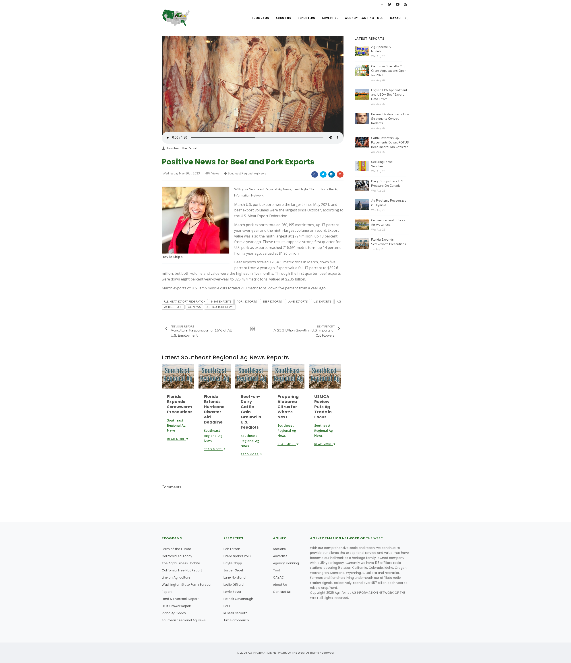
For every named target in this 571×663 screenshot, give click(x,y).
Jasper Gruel (233, 570)
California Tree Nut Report (182, 570)
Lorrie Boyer (232, 591)
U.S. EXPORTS (322, 301)
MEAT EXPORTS (221, 301)
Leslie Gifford (233, 584)
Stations (279, 549)
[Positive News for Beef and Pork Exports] (252, 84)
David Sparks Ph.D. (237, 556)
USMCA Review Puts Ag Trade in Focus (323, 407)
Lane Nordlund (234, 577)
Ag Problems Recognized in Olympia (388, 202)
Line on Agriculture (176, 577)
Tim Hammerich (236, 620)
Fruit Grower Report (177, 606)
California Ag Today (177, 556)
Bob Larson (231, 549)
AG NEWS (194, 307)
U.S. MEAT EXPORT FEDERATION (184, 301)
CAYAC (395, 18)
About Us (283, 18)
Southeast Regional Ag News (247, 174)
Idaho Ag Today (174, 613)
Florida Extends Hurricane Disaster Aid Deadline (214, 409)
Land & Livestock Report (180, 599)
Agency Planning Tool (364, 18)
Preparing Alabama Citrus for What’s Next (288, 407)
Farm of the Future (176, 549)
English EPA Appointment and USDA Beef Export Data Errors (389, 94)
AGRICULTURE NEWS (220, 307)
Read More (176, 439)
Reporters (306, 18)
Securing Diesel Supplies (382, 164)
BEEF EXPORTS (272, 301)
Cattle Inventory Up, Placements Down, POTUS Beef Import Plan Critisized (390, 142)
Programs (260, 18)
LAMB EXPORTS (298, 301)
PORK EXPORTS (247, 301)
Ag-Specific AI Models (381, 49)
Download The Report (181, 148)
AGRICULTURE (173, 307)
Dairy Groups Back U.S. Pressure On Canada (387, 183)
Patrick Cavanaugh (238, 599)
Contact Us (282, 591)
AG (339, 301)
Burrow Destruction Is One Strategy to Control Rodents (390, 118)
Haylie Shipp (172, 257)
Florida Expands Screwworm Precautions (179, 404)
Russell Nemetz (235, 613)
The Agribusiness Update (181, 563)
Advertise (330, 18)
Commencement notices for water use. (388, 222)
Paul (226, 606)
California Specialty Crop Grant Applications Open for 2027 (388, 70)
